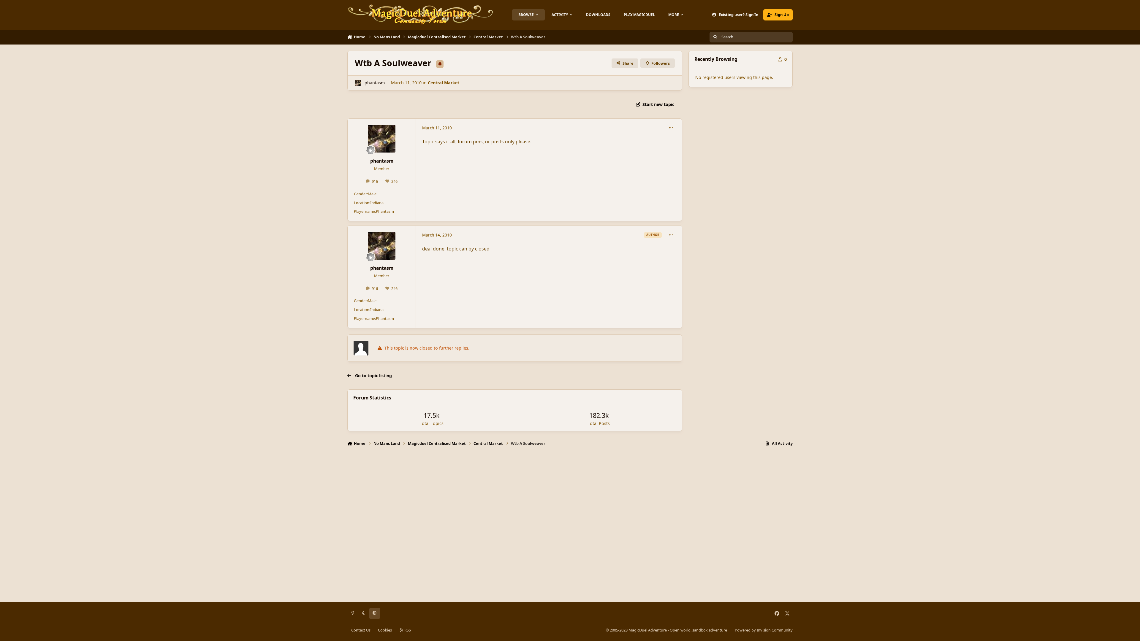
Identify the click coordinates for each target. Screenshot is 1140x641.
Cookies (385, 630)
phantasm (375, 82)
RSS (407, 630)
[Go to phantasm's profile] (358, 83)
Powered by (764, 630)
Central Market (443, 82)
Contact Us (360, 630)
